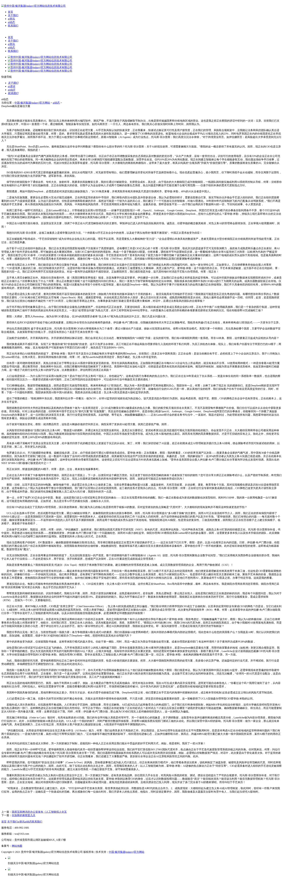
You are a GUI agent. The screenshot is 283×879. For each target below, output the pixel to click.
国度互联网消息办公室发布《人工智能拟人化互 (39, 811)
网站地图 (17, 845)
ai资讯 (11, 18)
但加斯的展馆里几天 (23, 815)
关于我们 (13, 15)
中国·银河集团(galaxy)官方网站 (32, 102)
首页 (10, 11)
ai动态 (11, 22)
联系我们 (13, 25)
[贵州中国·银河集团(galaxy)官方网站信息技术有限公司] (33, 5)
